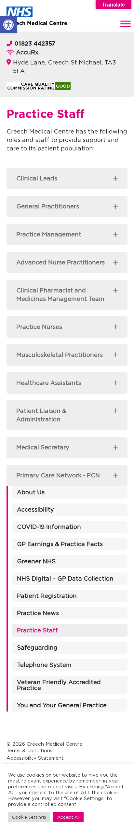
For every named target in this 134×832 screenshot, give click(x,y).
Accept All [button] (68, 817)
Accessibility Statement (35, 758)
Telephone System (44, 665)
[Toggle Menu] (125, 24)
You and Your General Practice (62, 705)
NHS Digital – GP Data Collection (65, 578)
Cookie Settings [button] (29, 817)
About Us (31, 492)
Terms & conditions (29, 750)
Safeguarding (37, 647)
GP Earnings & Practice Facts (60, 544)
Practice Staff (37, 630)
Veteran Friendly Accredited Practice (59, 685)
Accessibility (35, 509)
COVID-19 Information (49, 527)
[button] (8, 24)
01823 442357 (34, 44)
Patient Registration (47, 596)
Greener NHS (36, 561)
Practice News (38, 613)
